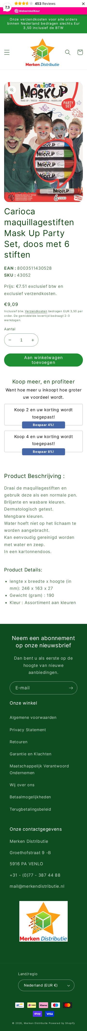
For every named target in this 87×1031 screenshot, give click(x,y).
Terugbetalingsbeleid (30, 809)
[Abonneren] (71, 687)
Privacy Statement (28, 729)
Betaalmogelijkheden (30, 796)
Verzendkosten (36, 311)
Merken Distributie (36, 1023)
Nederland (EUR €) (41, 985)
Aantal (9, 329)
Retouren (19, 741)
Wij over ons (22, 784)
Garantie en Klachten (30, 753)
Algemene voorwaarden (33, 717)
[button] (7, 52)
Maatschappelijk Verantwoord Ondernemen (39, 769)
